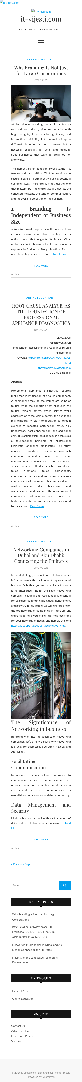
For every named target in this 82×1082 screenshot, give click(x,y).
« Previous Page (20, 864)
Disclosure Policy (22, 1036)
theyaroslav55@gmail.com (54, 367)
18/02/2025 (41, 329)
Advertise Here (20, 1031)
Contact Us (18, 1025)
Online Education (39, 297)
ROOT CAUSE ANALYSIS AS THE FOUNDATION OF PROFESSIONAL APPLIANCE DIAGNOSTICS (41, 314)
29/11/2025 (41, 80)
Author (15, 274)
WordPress (49, 1076)
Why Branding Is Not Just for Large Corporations (41, 70)
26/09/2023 (41, 567)
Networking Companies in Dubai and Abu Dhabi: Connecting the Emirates (41, 555)
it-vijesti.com (41, 18)
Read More (59, 254)
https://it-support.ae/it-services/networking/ (38, 625)
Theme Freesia (61, 1072)
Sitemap (16, 1041)
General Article (39, 59)
